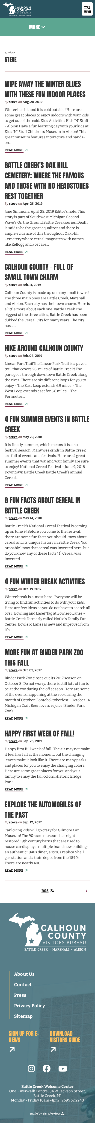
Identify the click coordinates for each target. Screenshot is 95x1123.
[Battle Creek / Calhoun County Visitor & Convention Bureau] (17, 9)
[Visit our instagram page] (31, 1069)
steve (13, 102)
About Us (24, 974)
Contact (23, 984)
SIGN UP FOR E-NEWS (24, 1037)
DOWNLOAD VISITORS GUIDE (65, 1037)
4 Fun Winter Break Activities (45, 581)
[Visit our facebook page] (46, 1069)
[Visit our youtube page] (62, 1069)
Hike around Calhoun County (44, 348)
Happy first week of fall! (39, 733)
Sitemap (23, 1016)
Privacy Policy (29, 1005)
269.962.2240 (73, 1100)
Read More (14, 150)
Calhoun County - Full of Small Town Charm (39, 272)
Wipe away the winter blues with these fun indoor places (45, 89)
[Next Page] (85, 890)
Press (20, 995)
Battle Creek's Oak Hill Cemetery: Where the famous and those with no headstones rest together (47, 180)
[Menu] (87, 9)
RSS (45, 891)
